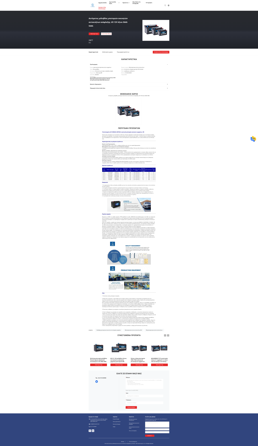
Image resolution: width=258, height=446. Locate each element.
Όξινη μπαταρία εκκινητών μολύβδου (134, 424)
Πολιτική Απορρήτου (133, 441)
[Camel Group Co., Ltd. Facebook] (90, 431)
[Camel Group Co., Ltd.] (93, 5)
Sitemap (122, 441)
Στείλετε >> (149, 435)
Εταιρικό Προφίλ (116, 419)
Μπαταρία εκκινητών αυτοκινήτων (133, 420)
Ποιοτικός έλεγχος (116, 424)
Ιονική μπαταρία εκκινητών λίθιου (134, 428)
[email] (96, 381)
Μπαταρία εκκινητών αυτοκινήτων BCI (133, 330)
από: (127, 393)
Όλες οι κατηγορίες (133, 430)
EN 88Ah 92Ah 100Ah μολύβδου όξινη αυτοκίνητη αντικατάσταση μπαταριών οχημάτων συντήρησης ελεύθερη (159, 361)
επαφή (114, 426)
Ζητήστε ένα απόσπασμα (161, 52)
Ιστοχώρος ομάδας (149, 3)
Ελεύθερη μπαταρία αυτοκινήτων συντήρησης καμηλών (109, 330)
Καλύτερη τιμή (94, 33)
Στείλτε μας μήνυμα (106, 33)
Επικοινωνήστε (131, 407)
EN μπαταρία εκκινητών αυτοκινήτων (154, 330)
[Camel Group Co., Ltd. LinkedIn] (93, 431)
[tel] (100, 381)
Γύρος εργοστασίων (117, 421)
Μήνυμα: (128, 377)
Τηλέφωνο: (128, 400)
